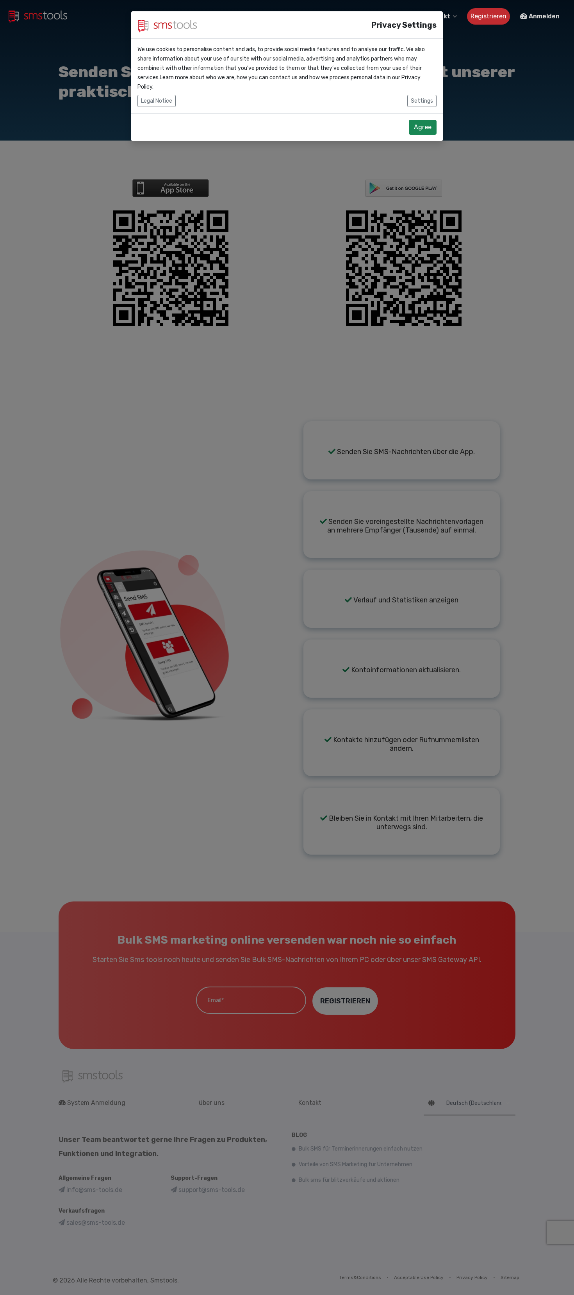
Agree (422, 127)
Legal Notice (156, 101)
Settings (422, 101)
